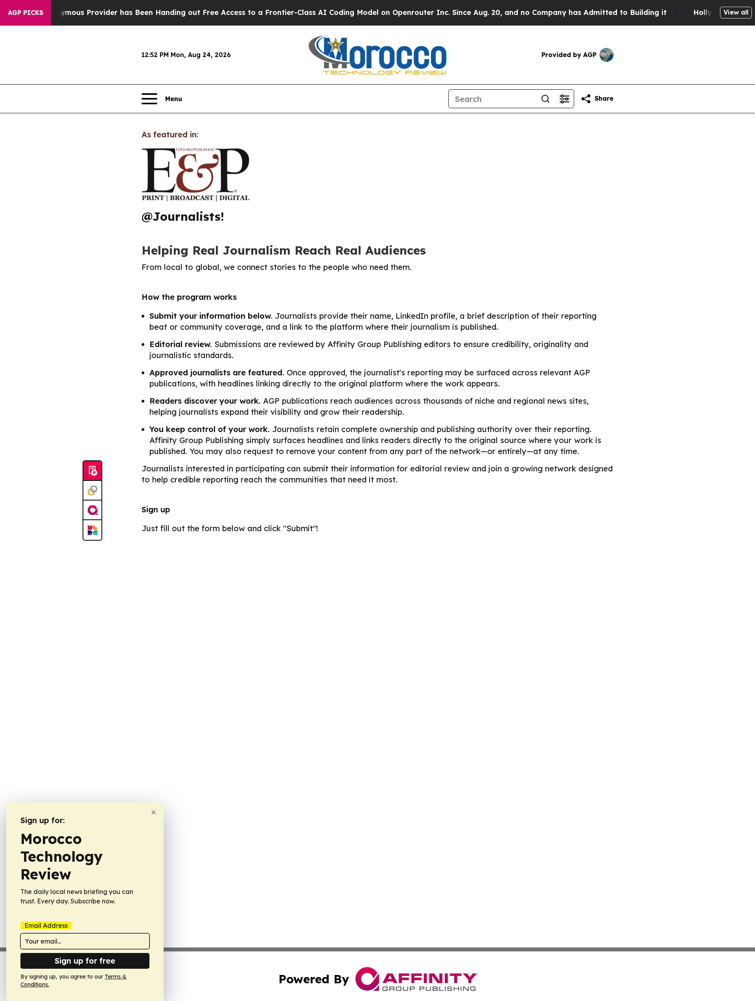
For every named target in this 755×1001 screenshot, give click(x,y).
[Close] (153, 812)
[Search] (545, 99)
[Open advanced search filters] (564, 99)
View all (736, 12)
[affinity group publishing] (92, 510)
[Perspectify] (92, 490)
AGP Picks (25, 13)
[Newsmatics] (92, 530)
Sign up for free (85, 961)
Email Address (46, 925)
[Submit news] (92, 471)
